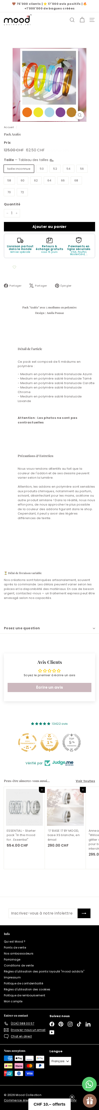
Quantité (12, 204)
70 (9, 192)
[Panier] (82, 20)
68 (76, 180)
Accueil (9, 127)
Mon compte (13, 1001)
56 (82, 169)
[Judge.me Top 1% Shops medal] (49, 742)
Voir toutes (85, 781)
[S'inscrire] (84, 913)
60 (23, 180)
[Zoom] (80, 115)
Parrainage (12, 959)
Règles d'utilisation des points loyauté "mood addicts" (44, 971)
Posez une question (22, 628)
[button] (49, 1104)
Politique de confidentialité (23, 983)
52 (55, 169)
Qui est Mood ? (15, 941)
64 (49, 180)
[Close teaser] (72, 1097)
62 (36, 180)
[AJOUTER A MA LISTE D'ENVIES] (14, 267)
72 (22, 192)
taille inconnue (18, 169)
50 (42, 169)
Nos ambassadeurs (18, 953)
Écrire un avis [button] (49, 687)
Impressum (12, 977)
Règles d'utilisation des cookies (27, 989)
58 (9, 180)
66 (63, 180)
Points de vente (15, 947)
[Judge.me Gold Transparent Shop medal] (27, 742)
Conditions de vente (19, 965)
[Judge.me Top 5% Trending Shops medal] (71, 742)
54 (69, 169)
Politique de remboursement (24, 995)
